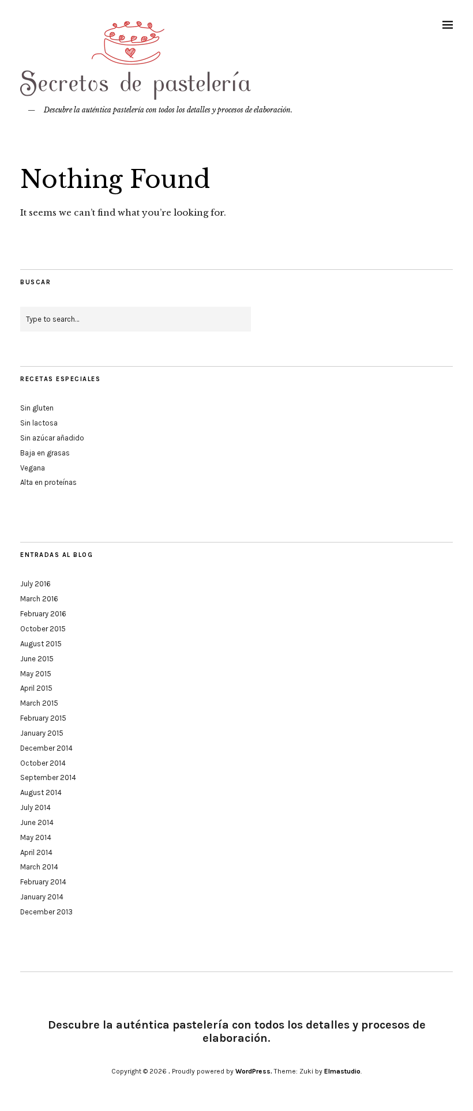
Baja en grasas (45, 453)
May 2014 (35, 837)
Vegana (32, 468)
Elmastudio (342, 1071)
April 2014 (36, 852)
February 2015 (43, 718)
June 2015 (37, 658)
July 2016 (35, 583)
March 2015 (39, 703)
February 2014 (43, 881)
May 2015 (35, 673)
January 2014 (41, 896)
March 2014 (39, 867)
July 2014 (35, 807)
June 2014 (37, 822)
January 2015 (41, 733)
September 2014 (48, 777)
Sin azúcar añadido (52, 438)
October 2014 (43, 763)
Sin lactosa (39, 423)
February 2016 (43, 613)
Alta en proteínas (48, 482)
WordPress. (253, 1071)
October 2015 (43, 628)
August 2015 (41, 643)
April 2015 (36, 688)
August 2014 (41, 792)
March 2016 (39, 598)
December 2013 (46, 911)
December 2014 (46, 748)
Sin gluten (37, 408)
